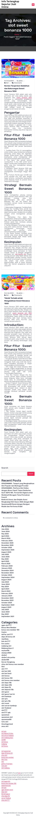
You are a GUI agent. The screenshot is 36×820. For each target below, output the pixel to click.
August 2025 (6, 552)
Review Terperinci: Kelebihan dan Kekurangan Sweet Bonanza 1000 (16, 88)
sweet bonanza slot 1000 (22, 313)
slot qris (4, 699)
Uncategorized (7, 724)
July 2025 (5, 554)
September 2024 (7, 577)
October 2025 (6, 547)
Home (16, 35)
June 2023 (5, 612)
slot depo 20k (6, 685)
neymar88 (5, 650)
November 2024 (7, 573)
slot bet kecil (6, 673)
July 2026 (5, 529)
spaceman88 (6, 719)
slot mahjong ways (7, 738)
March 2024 (5, 591)
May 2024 (5, 587)
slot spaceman (6, 751)
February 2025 (7, 566)
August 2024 (6, 580)
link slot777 (5, 641)
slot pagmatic (5, 781)
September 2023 (7, 605)
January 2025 (6, 568)
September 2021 (7, 616)
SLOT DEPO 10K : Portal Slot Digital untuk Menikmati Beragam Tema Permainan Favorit (17, 495)
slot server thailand (7, 735)
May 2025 (5, 559)
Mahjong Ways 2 (7, 648)
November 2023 (7, 600)
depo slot (4, 792)
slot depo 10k (6, 683)
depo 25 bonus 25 (8, 637)
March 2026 (5, 538)
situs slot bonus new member (12, 664)
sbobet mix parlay (8, 657)
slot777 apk (5, 712)
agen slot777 (6, 625)
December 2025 (7, 543)
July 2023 (5, 609)
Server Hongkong (8, 662)
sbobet (4, 655)
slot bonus (5, 676)
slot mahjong (5, 768)
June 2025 (5, 557)
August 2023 (6, 607)
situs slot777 (5, 800)
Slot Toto (4, 759)
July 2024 (5, 582)
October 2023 (6, 603)
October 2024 (6, 575)
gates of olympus (6, 764)
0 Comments (17, 83)
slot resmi (5, 703)
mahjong (4, 744)
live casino (5, 644)
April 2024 (5, 589)
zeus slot (4, 726)
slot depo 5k (6, 687)
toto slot (4, 722)
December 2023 (7, 598)
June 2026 (5, 531)
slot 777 (4, 669)
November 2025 (7, 545)
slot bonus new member (10, 680)
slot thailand (6, 708)
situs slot (4, 755)
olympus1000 (6, 653)
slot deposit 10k (7, 689)
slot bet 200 (6, 671)
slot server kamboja (9, 706)
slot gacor (5, 692)
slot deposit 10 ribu (7, 733)
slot (2, 761)
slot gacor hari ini (8, 694)
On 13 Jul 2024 (9, 81)
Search (4, 468)
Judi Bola (4, 639)
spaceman (5, 715)
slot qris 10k (6, 701)
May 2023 (5, 614)
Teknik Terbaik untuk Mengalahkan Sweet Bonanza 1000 (17, 301)
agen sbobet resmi (7, 790)
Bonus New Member (8, 627)
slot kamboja (6, 696)
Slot (7, 83)
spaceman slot (7, 717)
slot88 (3, 740)
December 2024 (7, 570)
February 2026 (7, 541)
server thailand (6, 798)
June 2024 (5, 584)
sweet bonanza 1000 (24, 97)
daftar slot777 (7, 634)
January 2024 (6, 596)
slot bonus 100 (6, 678)
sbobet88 (5, 660)
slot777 (4, 710)
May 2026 (5, 534)
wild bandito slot (20, 254)
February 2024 (7, 593)
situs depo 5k (5, 796)
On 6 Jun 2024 (9, 293)
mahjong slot (6, 646)
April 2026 (5, 536)
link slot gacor (5, 794)
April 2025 (5, 561)
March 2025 (5, 564)
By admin (20, 81)
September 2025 (7, 550)
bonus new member (7, 757)
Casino (4, 632)
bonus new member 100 (10, 630)
